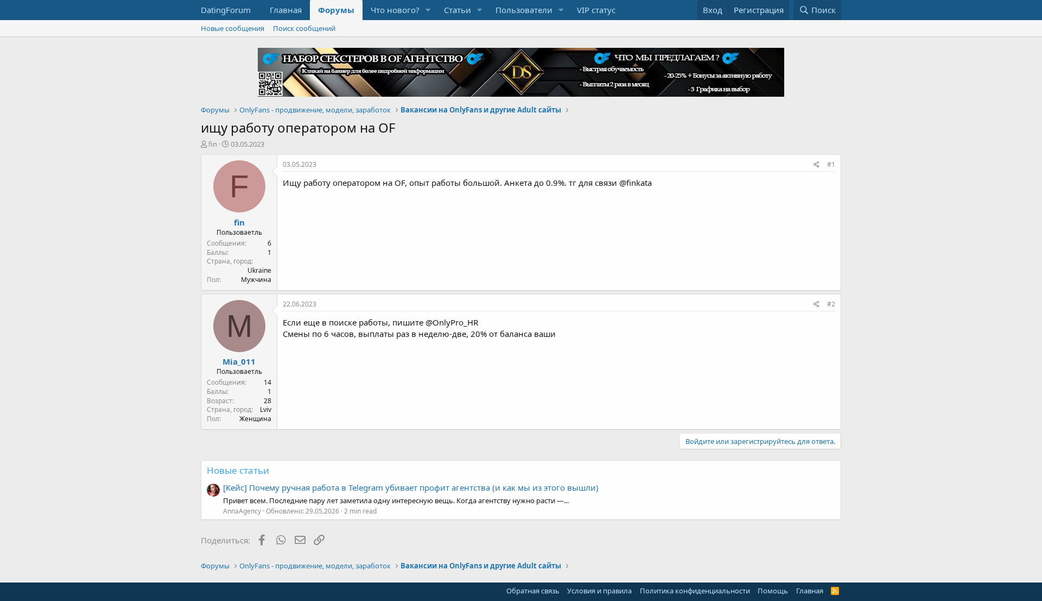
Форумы (336, 9)
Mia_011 (239, 361)
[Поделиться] (816, 165)
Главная (286, 9)
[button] (428, 10)
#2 (831, 304)
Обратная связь (533, 591)
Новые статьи (238, 470)
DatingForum (226, 9)
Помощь (773, 591)
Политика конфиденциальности (695, 591)
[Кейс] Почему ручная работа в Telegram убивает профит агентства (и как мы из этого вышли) (411, 487)
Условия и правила (599, 591)
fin (212, 144)
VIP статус (596, 9)
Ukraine (259, 270)
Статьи (457, 9)
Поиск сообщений (304, 28)
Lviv (265, 409)
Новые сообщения (232, 28)
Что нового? (395, 9)
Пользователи (523, 9)
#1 (831, 164)
